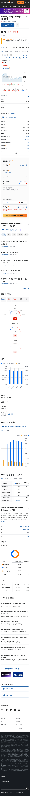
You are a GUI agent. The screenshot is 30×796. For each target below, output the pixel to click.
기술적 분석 (5, 294)
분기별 (7, 430)
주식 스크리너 (12, 6)
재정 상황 (21, 47)
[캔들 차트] (3, 55)
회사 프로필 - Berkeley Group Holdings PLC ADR (12, 508)
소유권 (11, 51)
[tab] (9, 299)
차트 (7, 47)
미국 (27, 536)
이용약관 (3, 776)
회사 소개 (3, 718)
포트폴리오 (19, 724)
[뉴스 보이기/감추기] (11, 55)
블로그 (18, 718)
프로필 (6, 51)
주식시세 (4, 6)
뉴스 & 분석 (13, 47)
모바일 (18, 721)
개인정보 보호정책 (5, 781)
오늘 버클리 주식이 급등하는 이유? (11, 271)
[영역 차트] (5, 55)
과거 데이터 (17, 51)
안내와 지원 (4, 724)
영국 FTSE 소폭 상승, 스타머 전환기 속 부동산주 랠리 (14, 280)
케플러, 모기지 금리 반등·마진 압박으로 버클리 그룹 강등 (14, 243)
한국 (19, 6)
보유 (2, 542)
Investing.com (4, 246)
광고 (2, 721)
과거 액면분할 (25, 51)
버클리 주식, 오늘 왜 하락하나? (10, 252)
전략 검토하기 (9, 41)
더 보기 (3, 521)
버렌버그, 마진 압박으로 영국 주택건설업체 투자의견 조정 (14, 261)
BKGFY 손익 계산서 (8, 422)
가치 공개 (25, 97)
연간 (2, 430)
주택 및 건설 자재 (24, 526)
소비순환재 (26, 529)
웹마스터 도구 (19, 728)
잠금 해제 (17, 500)
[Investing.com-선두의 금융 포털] (9, 2)
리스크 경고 (3, 787)
